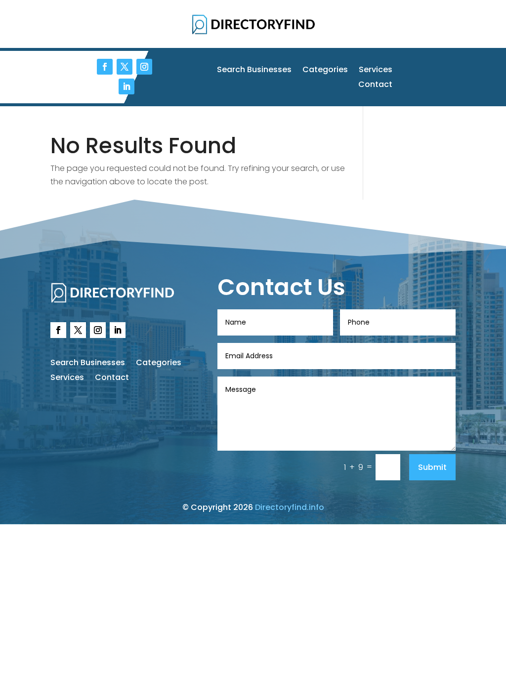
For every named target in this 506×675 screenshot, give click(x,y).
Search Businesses (254, 70)
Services (375, 70)
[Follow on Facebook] (105, 67)
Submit (432, 467)
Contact (375, 85)
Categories (325, 70)
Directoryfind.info (289, 507)
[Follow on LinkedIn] (126, 86)
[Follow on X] (124, 67)
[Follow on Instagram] (144, 67)
